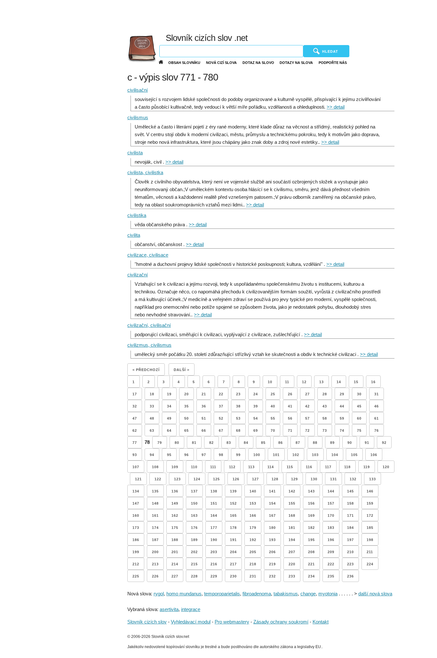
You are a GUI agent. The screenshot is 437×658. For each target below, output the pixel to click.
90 (349, 443)
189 (194, 540)
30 (359, 394)
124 (197, 479)
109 (174, 467)
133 (372, 479)
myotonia (328, 593)
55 (273, 418)
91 (367, 443)
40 (273, 406)
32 (134, 406)
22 (221, 394)
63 (152, 430)
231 (253, 576)
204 (233, 552)
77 (134, 443)
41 (290, 406)
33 (152, 406)
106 (373, 455)
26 (290, 394)
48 (152, 418)
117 (328, 467)
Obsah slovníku (184, 63)
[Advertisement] (285, 16)
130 (314, 479)
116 (309, 467)
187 (155, 540)
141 (272, 491)
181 (292, 528)
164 (214, 515)
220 (292, 564)
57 (307, 418)
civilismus (137, 117)
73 (324, 430)
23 (238, 394)
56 (290, 418)
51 (204, 418)
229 (214, 576)
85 (263, 443)
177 (214, 528)
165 (233, 515)
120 (386, 467)
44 (342, 406)
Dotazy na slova (296, 63)
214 (174, 564)
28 (324, 394)
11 (287, 382)
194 (292, 540)
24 (255, 394)
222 (331, 564)
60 (359, 418)
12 (304, 382)
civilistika (136, 215)
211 (370, 552)
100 (256, 455)
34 (169, 406)
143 (311, 491)
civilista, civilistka (145, 172)
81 (194, 443)
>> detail (336, 107)
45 (359, 406)
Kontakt (321, 621)
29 (342, 394)
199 (135, 552)
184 (350, 528)
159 (370, 503)
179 (253, 528)
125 (216, 479)
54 (255, 418)
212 (135, 564)
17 (134, 394)
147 (135, 503)
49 (169, 418)
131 (333, 479)
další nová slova (375, 593)
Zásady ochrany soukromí (280, 621)
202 (194, 552)
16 (373, 382)
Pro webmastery (232, 621)
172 (370, 515)
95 (169, 455)
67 (221, 430)
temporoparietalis (222, 593)
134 (135, 491)
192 (253, 540)
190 (214, 540)
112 (232, 467)
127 (255, 479)
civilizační (137, 274)
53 (238, 418)
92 (384, 443)
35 (186, 406)
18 (152, 394)
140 (253, 491)
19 (169, 394)
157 (331, 503)
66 (204, 430)
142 (292, 491)
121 (138, 479)
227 (174, 576)
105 (354, 455)
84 (246, 443)
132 (353, 479)
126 (236, 479)
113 (251, 467)
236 (350, 576)
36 (204, 406)
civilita (133, 235)
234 (311, 576)
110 (194, 467)
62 (134, 430)
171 (350, 515)
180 (272, 528)
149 (174, 503)
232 (272, 576)
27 (307, 394)
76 (376, 430)
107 (135, 467)
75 (359, 430)
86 (280, 443)
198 (370, 540)
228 (194, 576)
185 (370, 528)
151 (214, 503)
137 (194, 491)
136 (174, 491)
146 (370, 491)
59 (342, 418)
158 (350, 503)
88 (315, 443)
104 (334, 455)
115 (290, 467)
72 (307, 430)
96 (186, 455)
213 (155, 564)
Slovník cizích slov (147, 621)
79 (159, 443)
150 (194, 503)
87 (298, 443)
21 (204, 394)
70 (273, 430)
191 (233, 540)
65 (186, 430)
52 (221, 418)
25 (273, 394)
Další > (181, 370)
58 (324, 418)
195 (311, 540)
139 (233, 491)
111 (213, 467)
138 (214, 491)
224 (370, 564)
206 (272, 552)
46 (376, 406)
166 (253, 515)
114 (270, 467)
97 (204, 455)
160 (135, 515)
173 (135, 528)
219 (272, 564)
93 (134, 455)
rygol (159, 593)
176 (194, 528)
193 (272, 540)
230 (233, 576)
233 (292, 576)
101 (276, 455)
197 (350, 540)
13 (321, 382)
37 (221, 406)
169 (311, 515)
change (308, 593)
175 (174, 528)
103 (315, 455)
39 (255, 406)
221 (311, 564)
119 (366, 467)
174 (155, 528)
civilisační (137, 90)
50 (186, 418)
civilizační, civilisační (149, 325)
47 (134, 418)
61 (376, 418)
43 (324, 406)
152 (233, 503)
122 (158, 479)
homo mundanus (184, 593)
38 (238, 406)
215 (194, 564)
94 (152, 455)
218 (253, 564)
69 (255, 430)
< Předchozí (146, 370)
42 (307, 406)
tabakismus (286, 593)
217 (233, 564)
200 (155, 552)
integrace (190, 609)
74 (342, 430)
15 (356, 382)
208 (311, 552)
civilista (135, 152)
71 (290, 430)
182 (311, 528)
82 (211, 443)
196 (331, 540)
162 (174, 515)
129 (294, 479)
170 (331, 515)
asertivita (169, 609)
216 (214, 564)
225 (135, 576)
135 (155, 491)
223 (350, 564)
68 (238, 430)
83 (228, 443)
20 (186, 394)
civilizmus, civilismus (149, 345)
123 (177, 479)
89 (332, 443)
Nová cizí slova (221, 63)
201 (174, 552)
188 (174, 540)
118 (347, 467)
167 (272, 515)
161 (155, 515)
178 (233, 528)
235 (331, 576)
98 (221, 455)
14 (339, 382)
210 (350, 552)
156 (311, 503)
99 (238, 455)
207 (292, 552)
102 (295, 455)
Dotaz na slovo (258, 63)
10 (270, 382)
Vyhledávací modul (191, 621)
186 (135, 540)
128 (275, 479)
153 (253, 503)
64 (169, 430)
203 (214, 552)
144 (331, 491)
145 (350, 491)
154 (272, 503)
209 (331, 552)
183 (331, 528)
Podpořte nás (333, 63)
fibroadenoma (256, 593)
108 (155, 467)
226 (155, 576)
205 (253, 552)
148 (155, 503)
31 (376, 394)
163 (194, 515)
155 (292, 503)
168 (292, 515)
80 (177, 443)
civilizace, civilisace (147, 255)
